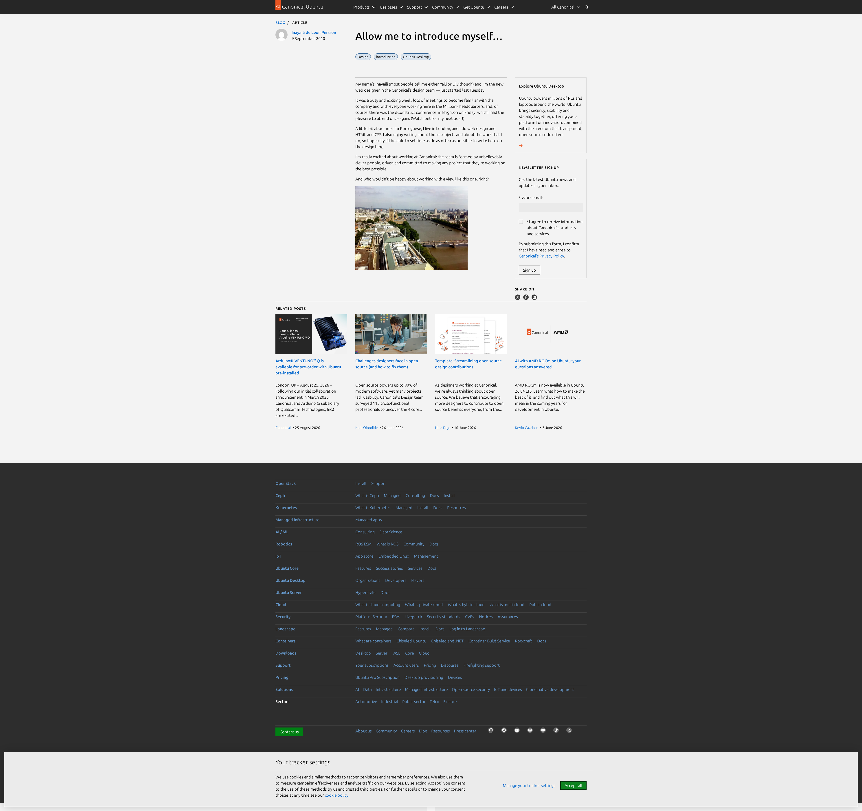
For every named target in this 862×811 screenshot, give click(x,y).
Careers (408, 731)
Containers (285, 641)
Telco (434, 701)
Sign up (529, 270)
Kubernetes (286, 507)
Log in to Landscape (467, 628)
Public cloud (540, 604)
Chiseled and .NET (447, 641)
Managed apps (368, 519)
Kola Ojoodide (366, 428)
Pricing (430, 665)
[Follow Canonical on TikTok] (557, 731)
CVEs (469, 616)
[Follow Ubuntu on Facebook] (505, 731)
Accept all (573, 785)
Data (367, 689)
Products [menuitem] (361, 7)
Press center (465, 731)
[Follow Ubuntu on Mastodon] (492, 731)
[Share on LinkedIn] (534, 298)
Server (381, 653)
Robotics (283, 544)
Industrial (389, 701)
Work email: (532, 197)
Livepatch (413, 616)
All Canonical (562, 7)
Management (426, 556)
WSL (396, 653)
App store (364, 556)
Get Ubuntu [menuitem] (473, 7)
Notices (486, 616)
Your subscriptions (372, 665)
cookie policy (336, 795)
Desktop (363, 653)
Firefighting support (482, 665)
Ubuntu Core (287, 568)
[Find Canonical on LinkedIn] (518, 731)
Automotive (366, 701)
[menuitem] (566, 7)
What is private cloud (424, 604)
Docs (434, 495)
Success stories (389, 568)
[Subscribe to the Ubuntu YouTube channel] (544, 731)
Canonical (283, 428)
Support (378, 483)
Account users (406, 665)
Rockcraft (523, 641)
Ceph (280, 495)
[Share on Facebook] (526, 298)
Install (360, 483)
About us (363, 731)
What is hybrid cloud (466, 604)
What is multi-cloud (507, 604)
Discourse (450, 665)
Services (415, 568)
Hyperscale (365, 592)
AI (357, 689)
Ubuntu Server (288, 592)
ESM (396, 616)
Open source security (471, 689)
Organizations (367, 580)
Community (413, 544)
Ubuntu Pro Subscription (377, 677)
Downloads (285, 653)
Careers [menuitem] (501, 7)
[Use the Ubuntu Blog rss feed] (570, 731)
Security (282, 616)
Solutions (284, 689)
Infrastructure (388, 689)
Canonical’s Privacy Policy (541, 256)
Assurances (508, 616)
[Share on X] (518, 298)
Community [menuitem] (442, 7)
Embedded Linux (393, 556)
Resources (456, 507)
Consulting (415, 495)
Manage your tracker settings (529, 785)
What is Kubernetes (373, 507)
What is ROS (387, 544)
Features (363, 568)
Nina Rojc (442, 428)
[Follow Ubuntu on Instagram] (531, 731)
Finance (450, 701)
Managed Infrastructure (426, 689)
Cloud (280, 604)
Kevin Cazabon (526, 428)
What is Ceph (367, 495)
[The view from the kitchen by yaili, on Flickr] (411, 268)
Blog (280, 22)
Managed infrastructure (297, 519)
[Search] (587, 7)
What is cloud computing (377, 604)
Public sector (414, 701)
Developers (395, 580)
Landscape (285, 628)
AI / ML (281, 532)
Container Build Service (489, 641)
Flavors (417, 580)
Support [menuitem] (414, 7)
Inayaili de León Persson (314, 32)
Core (409, 653)
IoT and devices (508, 689)
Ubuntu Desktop (290, 580)
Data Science (391, 532)
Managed (392, 495)
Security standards (443, 616)
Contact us (289, 732)
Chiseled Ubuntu (411, 641)
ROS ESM (363, 544)
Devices (455, 677)
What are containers (373, 641)
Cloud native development (550, 689)
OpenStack (285, 483)
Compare (406, 628)
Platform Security (371, 616)
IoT (278, 556)
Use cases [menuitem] (388, 7)
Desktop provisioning (424, 677)
